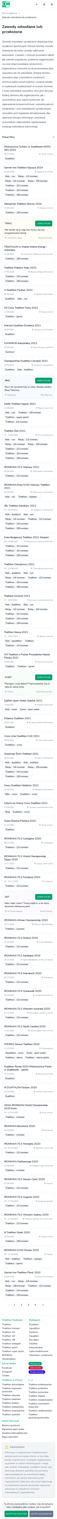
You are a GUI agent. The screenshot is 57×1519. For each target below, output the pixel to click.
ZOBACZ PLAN (43, 223)
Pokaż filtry (8, 137)
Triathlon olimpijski (11, 1343)
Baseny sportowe (11, 1425)
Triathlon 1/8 (8, 1339)
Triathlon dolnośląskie (13, 1384)
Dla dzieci (34, 1339)
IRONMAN (7, 1355)
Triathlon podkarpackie (40, 1384)
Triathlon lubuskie (11, 1395)
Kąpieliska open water (13, 1429)
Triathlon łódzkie (10, 1403)
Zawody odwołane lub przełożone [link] (19, 17)
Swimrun (33, 1332)
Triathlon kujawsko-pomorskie (12, 1390)
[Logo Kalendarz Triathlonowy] (6, 4)
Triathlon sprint (9, 1347)
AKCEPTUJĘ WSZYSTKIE (16, 1514)
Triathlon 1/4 (8, 1335)
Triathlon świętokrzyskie (40, 1399)
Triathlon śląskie (36, 1396)
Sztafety (33, 1343)
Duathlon (33, 1324)
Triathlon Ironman (11, 1328)
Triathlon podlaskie (38, 1388)
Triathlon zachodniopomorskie (38, 1416)
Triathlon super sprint (13, 1351)
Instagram (7, 1371)
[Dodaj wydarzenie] (36, 4)
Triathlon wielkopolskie (40, 1410)
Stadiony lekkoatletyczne (14, 1433)
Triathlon (6, 1324)
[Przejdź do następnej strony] (42, 1305)
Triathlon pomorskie (38, 1392)
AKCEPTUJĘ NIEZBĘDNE (41, 1514)
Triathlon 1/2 (8, 1332)
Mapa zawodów (10, 1436)
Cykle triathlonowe (38, 1351)
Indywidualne (36, 1347)
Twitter (5, 1375)
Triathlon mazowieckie (13, 1410)
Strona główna (9, 13)
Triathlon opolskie (11, 1414)
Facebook (7, 1367)
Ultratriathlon (9, 1358)
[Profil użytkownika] (44, 4)
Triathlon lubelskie (11, 1399)
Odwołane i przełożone (40, 1355)
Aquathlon (34, 1328)
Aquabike (34, 1335)
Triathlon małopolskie (13, 1406)
